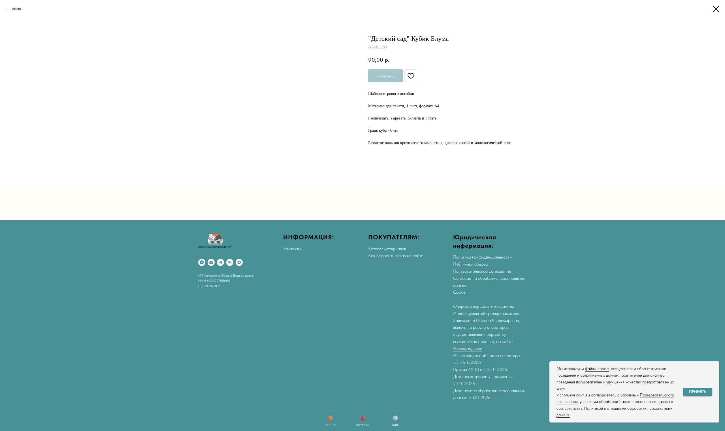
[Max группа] (239, 262)
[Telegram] (220, 262)
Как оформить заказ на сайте (395, 255)
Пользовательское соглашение (482, 271)
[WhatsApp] (201, 262)
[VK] (229, 262)
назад (16, 8)
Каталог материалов (387, 248)
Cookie (459, 292)
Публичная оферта (470, 264)
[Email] (211, 262)
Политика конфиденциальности (482, 257)
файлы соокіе (597, 368)
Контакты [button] (292, 248)
